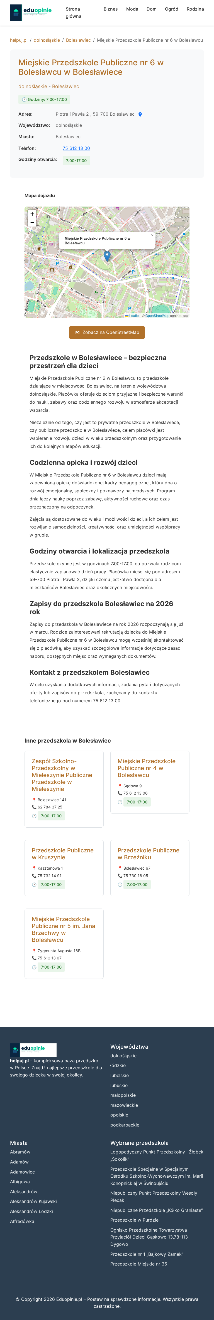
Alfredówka (22, 1221)
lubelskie (119, 1075)
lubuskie (119, 1085)
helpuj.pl (19, 40)
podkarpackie (124, 1125)
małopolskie (123, 1095)
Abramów (20, 1152)
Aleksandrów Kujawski (33, 1201)
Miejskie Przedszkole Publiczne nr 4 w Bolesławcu (147, 768)
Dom (152, 9)
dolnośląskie (47, 40)
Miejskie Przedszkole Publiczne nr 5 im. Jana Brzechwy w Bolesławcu (63, 929)
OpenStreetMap (157, 315)
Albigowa (20, 1181)
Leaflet (134, 315)
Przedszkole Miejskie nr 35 (138, 1264)
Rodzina (195, 9)
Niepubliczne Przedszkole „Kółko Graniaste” (156, 1210)
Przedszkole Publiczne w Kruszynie (63, 854)
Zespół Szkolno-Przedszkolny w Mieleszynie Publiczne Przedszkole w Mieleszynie (62, 775)
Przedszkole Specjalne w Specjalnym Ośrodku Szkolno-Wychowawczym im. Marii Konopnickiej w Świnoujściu (156, 1176)
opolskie (119, 1115)
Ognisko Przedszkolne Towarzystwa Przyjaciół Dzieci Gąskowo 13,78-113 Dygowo (149, 1237)
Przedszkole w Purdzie (134, 1220)
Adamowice (22, 1172)
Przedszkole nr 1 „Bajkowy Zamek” (146, 1254)
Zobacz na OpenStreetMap (110, 332)
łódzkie (118, 1065)
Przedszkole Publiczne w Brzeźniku (148, 854)
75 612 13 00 (76, 148)
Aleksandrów (23, 1191)
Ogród (171, 9)
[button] (107, 256)
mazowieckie (124, 1105)
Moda (132, 9)
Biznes (111, 9)
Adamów (19, 1162)
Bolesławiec (78, 40)
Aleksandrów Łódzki (31, 1211)
